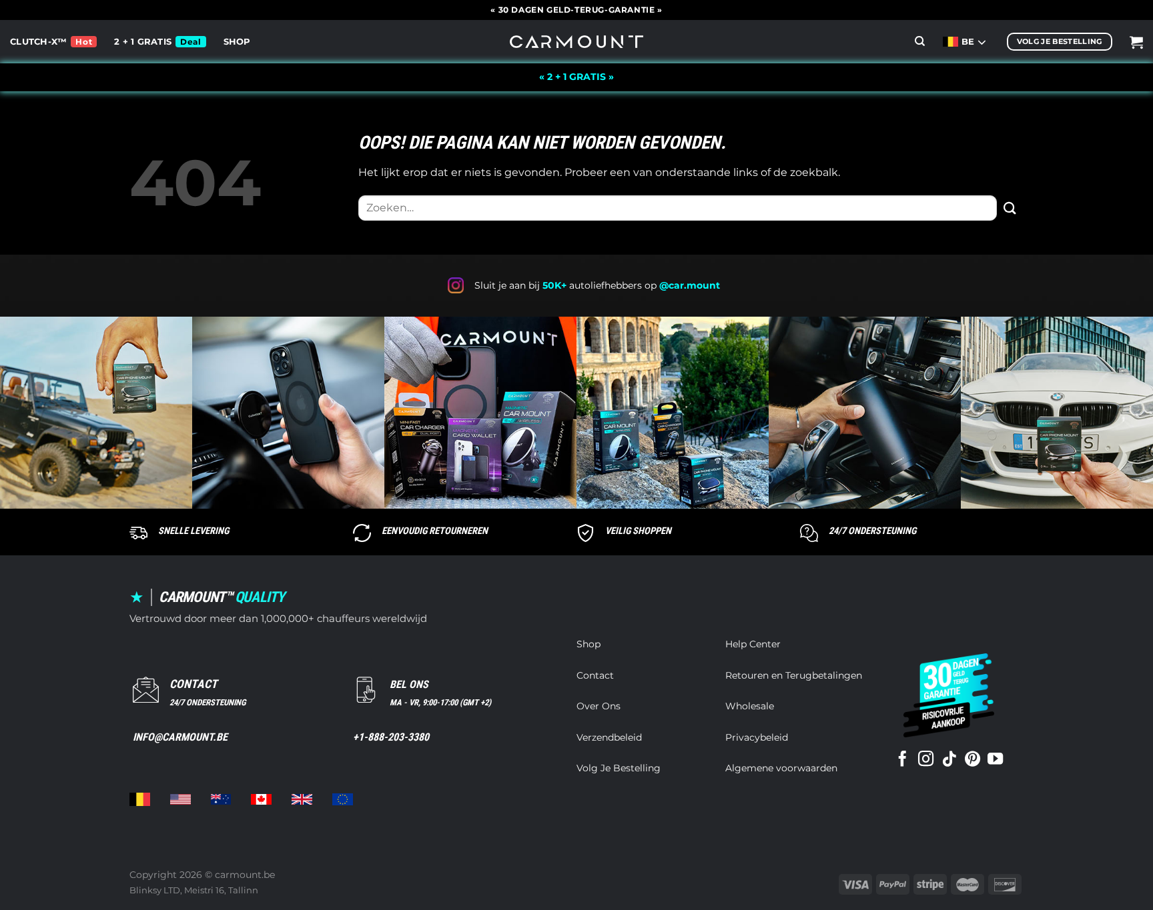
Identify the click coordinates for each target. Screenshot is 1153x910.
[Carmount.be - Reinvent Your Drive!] (576, 41)
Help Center (753, 644)
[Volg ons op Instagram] (925, 760)
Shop (237, 42)
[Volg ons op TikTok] (949, 760)
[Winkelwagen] (1136, 42)
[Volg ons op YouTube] (995, 760)
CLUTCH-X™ (38, 42)
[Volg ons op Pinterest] (972, 760)
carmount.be (245, 875)
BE (970, 42)
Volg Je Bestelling (618, 768)
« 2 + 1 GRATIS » (576, 76)
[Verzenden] (1010, 208)
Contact (595, 675)
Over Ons (598, 706)
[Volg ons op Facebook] (902, 760)
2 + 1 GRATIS (142, 42)
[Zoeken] (920, 41)
